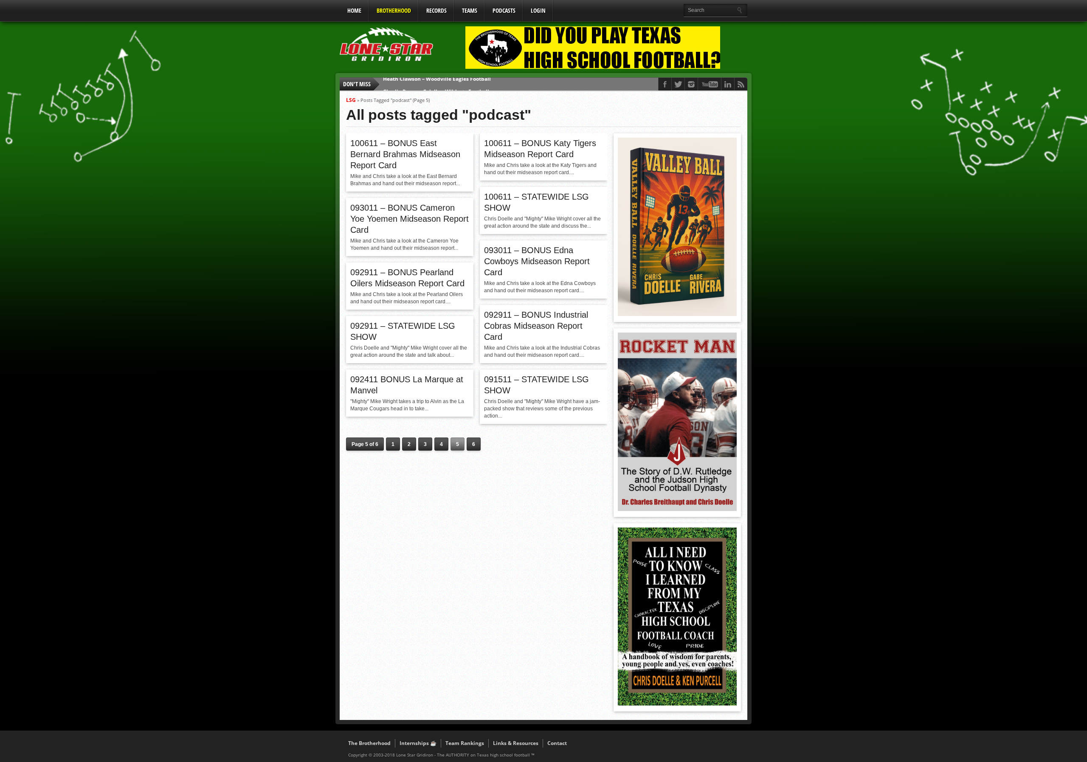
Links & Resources (515, 743)
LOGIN (538, 10)
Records (436, 10)
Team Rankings (464, 743)
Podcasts (504, 10)
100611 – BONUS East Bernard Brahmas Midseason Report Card (405, 154)
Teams (469, 10)
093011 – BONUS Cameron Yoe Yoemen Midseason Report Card (409, 218)
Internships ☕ (418, 743)
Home (354, 10)
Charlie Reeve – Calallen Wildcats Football (436, 83)
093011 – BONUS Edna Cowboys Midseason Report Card (537, 261)
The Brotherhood (369, 743)
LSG (351, 100)
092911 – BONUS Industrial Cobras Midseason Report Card (536, 325)
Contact (557, 743)
